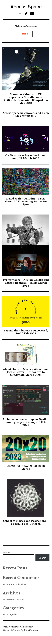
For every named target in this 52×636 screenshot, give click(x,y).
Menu (25, 33)
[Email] (32, 13)
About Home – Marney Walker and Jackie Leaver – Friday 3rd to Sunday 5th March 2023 (26, 372)
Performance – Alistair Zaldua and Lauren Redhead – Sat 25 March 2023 (26, 282)
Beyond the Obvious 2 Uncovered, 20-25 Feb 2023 (26, 332)
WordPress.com (31, 630)
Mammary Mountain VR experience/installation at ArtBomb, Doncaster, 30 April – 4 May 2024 (26, 99)
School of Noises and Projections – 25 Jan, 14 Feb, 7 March (25, 522)
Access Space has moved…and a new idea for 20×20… (25, 114)
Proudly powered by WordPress (18, 626)
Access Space (26, 7)
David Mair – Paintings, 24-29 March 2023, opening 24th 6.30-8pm (26, 201)
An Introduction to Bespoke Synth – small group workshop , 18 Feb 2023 (26, 422)
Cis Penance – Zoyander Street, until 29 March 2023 (25, 157)
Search (6, 552)
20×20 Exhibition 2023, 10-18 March (26, 467)
